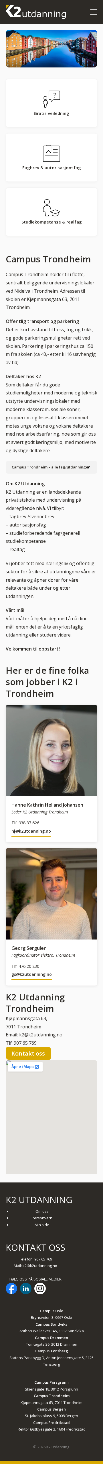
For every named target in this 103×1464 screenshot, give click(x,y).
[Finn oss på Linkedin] (25, 1289)
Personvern (42, 1217)
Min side (42, 1224)
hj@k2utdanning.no (31, 831)
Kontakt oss (28, 1053)
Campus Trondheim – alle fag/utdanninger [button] (51, 467)
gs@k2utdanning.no (31, 974)
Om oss (42, 1211)
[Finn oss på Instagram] (40, 1289)
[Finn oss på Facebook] (11, 1289)
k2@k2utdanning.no (40, 1265)
